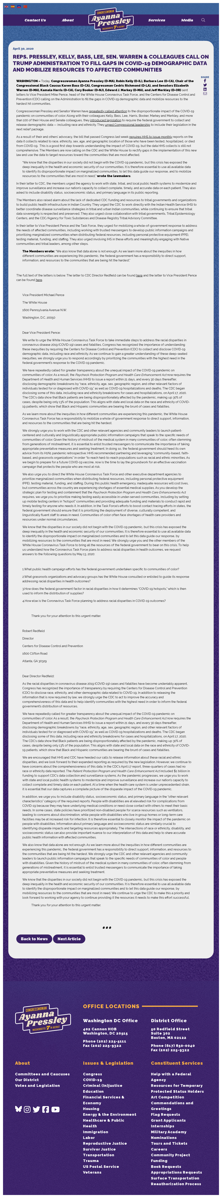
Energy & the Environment (109, 1114)
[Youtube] (55, 1109)
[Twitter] (36, 1109)
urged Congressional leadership (127, 125)
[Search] (203, 20)
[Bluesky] (18, 1108)
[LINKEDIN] (205, 89)
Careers (159, 1149)
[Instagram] (27, 1109)
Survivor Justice (99, 1149)
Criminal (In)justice (103, 1085)
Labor (89, 1137)
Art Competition (167, 1097)
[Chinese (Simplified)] (25, 6)
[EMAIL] (205, 94)
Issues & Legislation (108, 1063)
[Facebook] (45, 1109)
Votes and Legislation (37, 1085)
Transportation (98, 1155)
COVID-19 (92, 1080)
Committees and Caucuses (42, 1074)
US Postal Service (101, 1166)
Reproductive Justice (105, 1143)
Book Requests (166, 1166)
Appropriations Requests (176, 1172)
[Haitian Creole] (19, 6)
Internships (162, 1126)
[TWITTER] (205, 85)
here (139, 275)
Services (156, 20)
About (68, 20)
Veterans (92, 1172)
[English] (6, 6)
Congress (92, 1074)
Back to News (34, 939)
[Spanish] (13, 6)
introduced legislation (105, 120)
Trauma (91, 1161)
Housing (91, 1109)
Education (93, 1091)
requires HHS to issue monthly (150, 137)
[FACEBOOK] (205, 81)
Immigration (95, 1132)
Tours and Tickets (169, 1143)
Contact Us (35, 20)
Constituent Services (177, 1063)
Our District (27, 1080)
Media (187, 20)
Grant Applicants (168, 1120)
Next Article (69, 939)
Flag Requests (165, 1114)
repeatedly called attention (108, 111)
